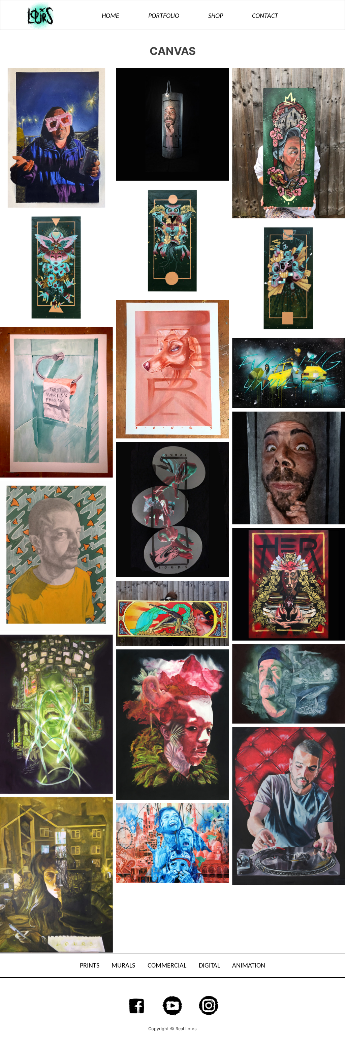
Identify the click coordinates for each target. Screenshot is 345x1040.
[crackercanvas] (56, 138)
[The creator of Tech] (288, 278)
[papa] (288, 684)
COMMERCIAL (167, 965)
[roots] (288, 143)
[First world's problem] (56, 402)
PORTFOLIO (163, 16)
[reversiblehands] (172, 509)
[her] (288, 584)
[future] (56, 714)
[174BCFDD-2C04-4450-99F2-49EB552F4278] (288, 373)
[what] (172, 124)
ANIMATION (248, 965)
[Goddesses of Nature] (172, 240)
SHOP (215, 16)
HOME (110, 16)
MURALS (123, 965)
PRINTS (89, 965)
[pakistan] (172, 843)
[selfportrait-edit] (56, 874)
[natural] (172, 724)
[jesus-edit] (288, 806)
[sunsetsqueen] (172, 613)
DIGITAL (209, 965)
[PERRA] (172, 369)
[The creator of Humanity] (56, 267)
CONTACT (265, 16)
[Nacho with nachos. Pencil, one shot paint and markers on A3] (56, 556)
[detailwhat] (288, 467)
